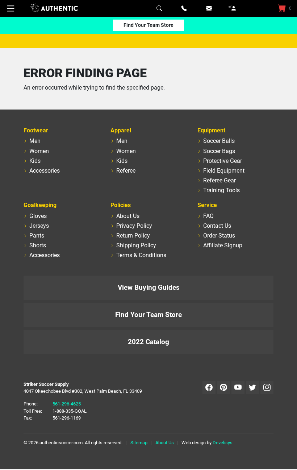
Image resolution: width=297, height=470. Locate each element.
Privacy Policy (134, 225)
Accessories (44, 170)
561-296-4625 (67, 404)
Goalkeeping (40, 205)
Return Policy (133, 235)
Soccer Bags (219, 151)
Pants (36, 235)
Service (207, 205)
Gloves (38, 216)
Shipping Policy (136, 245)
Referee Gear (219, 180)
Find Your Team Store (148, 25)
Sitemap (138, 442)
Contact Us (217, 225)
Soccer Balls (219, 140)
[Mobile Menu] (10, 8)
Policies (120, 205)
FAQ (208, 216)
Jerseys (39, 225)
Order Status (219, 235)
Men (35, 140)
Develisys (223, 442)
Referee (125, 170)
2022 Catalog (148, 342)
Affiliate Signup (222, 245)
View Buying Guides (149, 287)
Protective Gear (222, 160)
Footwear (36, 130)
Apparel (120, 130)
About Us (127, 216)
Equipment (211, 130)
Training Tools (221, 190)
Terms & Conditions (141, 255)
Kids (35, 160)
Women (39, 151)
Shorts (37, 245)
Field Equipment (223, 170)
